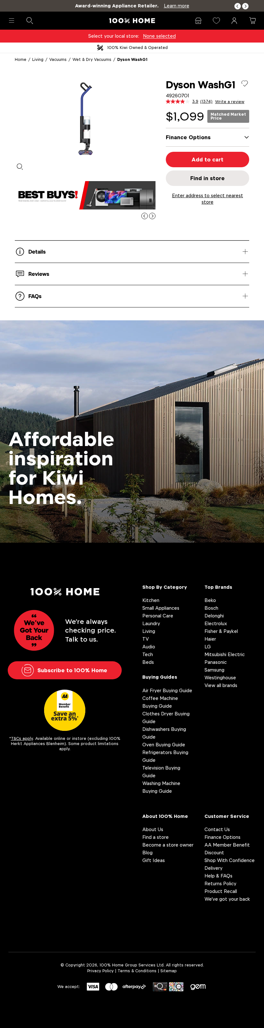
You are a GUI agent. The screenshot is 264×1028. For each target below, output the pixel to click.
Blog (147, 852)
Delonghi (214, 615)
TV (145, 638)
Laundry (151, 623)
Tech (147, 654)
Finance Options (222, 837)
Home (20, 59)
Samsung (214, 669)
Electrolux (215, 623)
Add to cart (207, 159)
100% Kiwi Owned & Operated (137, 47)
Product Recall (220, 891)
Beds (148, 662)
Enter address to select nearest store (207, 198)
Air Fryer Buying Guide (167, 690)
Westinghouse (220, 677)
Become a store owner (167, 844)
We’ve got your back (227, 899)
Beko (210, 600)
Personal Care (157, 615)
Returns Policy (220, 883)
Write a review (229, 102)
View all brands (220, 685)
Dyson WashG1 (132, 59)
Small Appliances (160, 608)
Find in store (207, 178)
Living (37, 59)
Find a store (155, 837)
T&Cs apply (22, 738)
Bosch (211, 608)
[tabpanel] (85, 118)
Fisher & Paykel (221, 631)
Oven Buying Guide (163, 744)
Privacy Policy (100, 971)
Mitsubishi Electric (224, 654)
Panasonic (215, 662)
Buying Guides (159, 676)
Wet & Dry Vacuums (91, 59)
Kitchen (150, 600)
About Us (152, 829)
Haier (210, 638)
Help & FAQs (218, 875)
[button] (237, 6)
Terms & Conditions (137, 971)
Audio (148, 646)
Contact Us (217, 829)
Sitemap (168, 971)
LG (207, 646)
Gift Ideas (153, 860)
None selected (159, 36)
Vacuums (58, 59)
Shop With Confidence (229, 860)
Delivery (213, 868)
